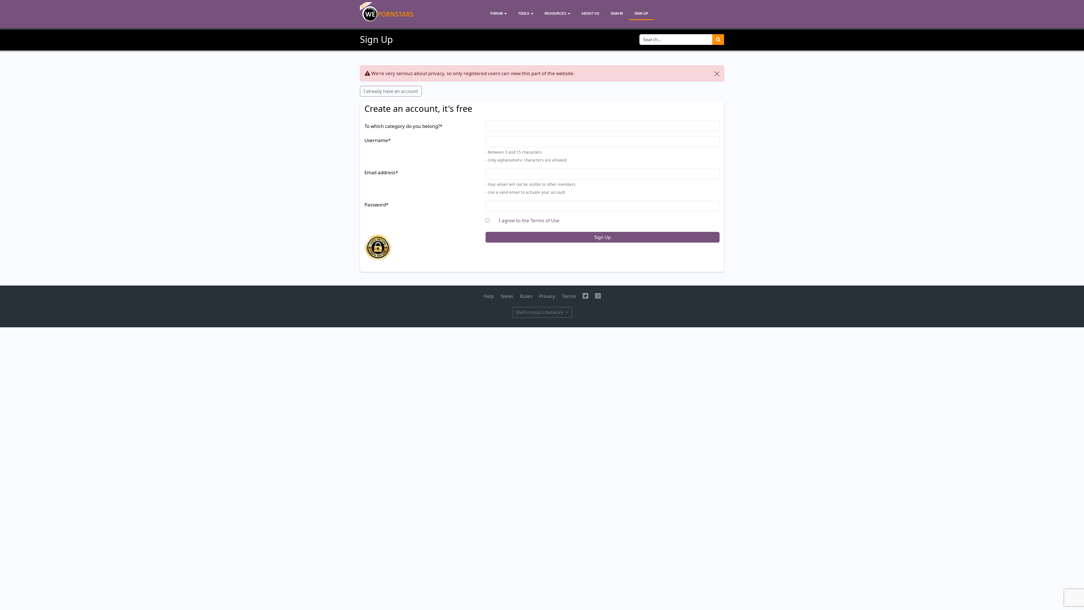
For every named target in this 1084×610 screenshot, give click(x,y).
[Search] (718, 39)
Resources (555, 14)
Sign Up (641, 14)
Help (489, 296)
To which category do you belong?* (403, 126)
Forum (496, 14)
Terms (569, 296)
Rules (526, 296)
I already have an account (391, 91)
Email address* (381, 172)
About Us (590, 14)
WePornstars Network (540, 312)
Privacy (547, 296)
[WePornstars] (387, 14)
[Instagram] (598, 296)
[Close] (717, 74)
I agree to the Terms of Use (529, 220)
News (507, 296)
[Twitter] (585, 296)
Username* (377, 140)
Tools (523, 14)
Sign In (617, 14)
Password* (376, 204)
